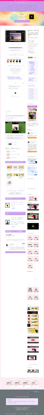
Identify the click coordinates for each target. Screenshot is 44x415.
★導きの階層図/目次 (30, 6)
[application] (33, 207)
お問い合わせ (21, 10)
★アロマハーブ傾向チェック (19, 6)
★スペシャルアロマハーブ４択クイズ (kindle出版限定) (30, 9)
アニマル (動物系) (9, 401)
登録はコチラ (13, 208)
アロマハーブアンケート (10, 9)
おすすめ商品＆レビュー (18, 9)
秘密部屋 (35, 6)
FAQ (16, 10)
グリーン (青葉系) (31, 91)
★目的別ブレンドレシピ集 (32, 73)
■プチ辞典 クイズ (31, 79)
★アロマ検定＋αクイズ (11, 6)
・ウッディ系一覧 (31, 66)
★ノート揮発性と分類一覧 (32, 69)
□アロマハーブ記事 (31, 78)
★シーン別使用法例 (31, 72)
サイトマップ (26, 10)
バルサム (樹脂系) (33, 401)
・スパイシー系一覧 (31, 65)
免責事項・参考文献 (7, 413)
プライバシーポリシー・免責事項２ (20, 413)
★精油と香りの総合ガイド (32, 62)
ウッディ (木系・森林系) (32, 90)
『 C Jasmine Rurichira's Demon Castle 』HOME (22, 21)
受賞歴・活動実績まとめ (14, 413)
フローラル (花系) (31, 98)
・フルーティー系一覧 (32, 64)
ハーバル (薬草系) (31, 94)
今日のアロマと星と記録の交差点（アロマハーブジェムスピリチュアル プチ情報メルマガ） (33, 142)
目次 (25, 6)
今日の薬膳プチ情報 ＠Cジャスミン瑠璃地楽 (33, 133)
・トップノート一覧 (31, 70)
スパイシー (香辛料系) (24, 401)
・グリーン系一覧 (31, 67)
